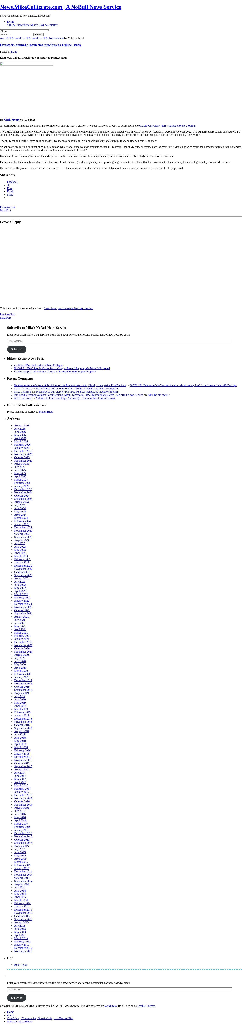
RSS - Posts (20, 964)
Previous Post (7, 206)
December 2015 (23, 833)
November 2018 (23, 721)
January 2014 (21, 906)
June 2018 (20, 737)
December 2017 (23, 756)
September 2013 (23, 919)
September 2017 (23, 766)
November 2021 (23, 607)
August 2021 (21, 616)
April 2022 (20, 591)
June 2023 (20, 546)
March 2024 (21, 517)
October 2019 (22, 686)
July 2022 (19, 581)
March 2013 (21, 938)
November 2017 (23, 759)
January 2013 (21, 944)
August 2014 (21, 884)
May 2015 (20, 855)
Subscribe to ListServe (19, 1021)
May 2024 (20, 511)
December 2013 (23, 909)
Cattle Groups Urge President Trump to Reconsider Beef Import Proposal (55, 371)
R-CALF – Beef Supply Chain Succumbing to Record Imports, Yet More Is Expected (62, 368)
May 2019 (20, 702)
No (51, 37)
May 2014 (20, 893)
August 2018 (21, 731)
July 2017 (19, 772)
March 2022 (21, 594)
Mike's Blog (46, 411)
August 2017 (21, 769)
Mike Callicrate (22, 388)
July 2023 (19, 543)
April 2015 (20, 858)
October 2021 (22, 610)
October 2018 (22, 724)
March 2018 (21, 747)
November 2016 (23, 798)
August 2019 (21, 693)
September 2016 (23, 804)
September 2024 (23, 498)
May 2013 (20, 931)
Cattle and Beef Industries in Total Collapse (38, 365)
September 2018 (23, 728)
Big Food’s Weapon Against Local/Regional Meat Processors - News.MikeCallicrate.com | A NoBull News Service (78, 394)
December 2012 (23, 947)
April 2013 (20, 935)
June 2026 (20, 431)
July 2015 (19, 849)
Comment (58, 37)
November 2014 (23, 874)
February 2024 (22, 521)
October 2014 (22, 877)
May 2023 (20, 549)
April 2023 (20, 552)
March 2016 (21, 823)
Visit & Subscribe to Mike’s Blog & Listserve (32, 24)
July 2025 (19, 466)
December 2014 (23, 871)
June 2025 (20, 470)
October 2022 (22, 572)
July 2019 (19, 696)
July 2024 (19, 505)
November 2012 (23, 951)
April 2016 (20, 820)
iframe (10, 1015)
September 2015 (23, 842)
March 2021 (21, 632)
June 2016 (20, 814)
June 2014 (20, 890)
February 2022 (22, 597)
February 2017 (22, 788)
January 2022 (21, 600)
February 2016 (22, 826)
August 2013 (21, 922)
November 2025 (23, 454)
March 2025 (21, 479)
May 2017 (20, 779)
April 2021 (20, 629)
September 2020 (23, 651)
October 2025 (22, 457)
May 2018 (20, 740)
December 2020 (23, 642)
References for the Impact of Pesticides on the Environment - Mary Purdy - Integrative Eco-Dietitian (70, 385)
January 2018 (21, 753)
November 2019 (23, 683)
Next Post (5, 210)
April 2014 (20, 896)
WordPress (111, 1005)
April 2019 (20, 705)
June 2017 (20, 775)
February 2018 (22, 750)
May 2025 (20, 473)
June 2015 (20, 852)
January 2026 (21, 447)
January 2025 (21, 486)
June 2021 (20, 622)
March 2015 (21, 861)
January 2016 (21, 830)
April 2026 (20, 438)
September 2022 (23, 575)
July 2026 (19, 428)
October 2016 (22, 801)
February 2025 (22, 482)
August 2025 (21, 463)
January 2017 (21, 791)
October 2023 (22, 533)
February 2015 (22, 865)
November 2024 (23, 492)
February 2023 (22, 559)
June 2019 (20, 699)
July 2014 (19, 887)
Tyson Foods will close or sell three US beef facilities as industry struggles (77, 388)
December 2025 (23, 450)
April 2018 (20, 744)
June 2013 (20, 928)
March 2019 (21, 708)
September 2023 (23, 536)
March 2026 (21, 441)
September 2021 (23, 613)
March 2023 (21, 556)
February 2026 (22, 444)
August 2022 (21, 578)
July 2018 (19, 734)
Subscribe (16, 349)
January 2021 (21, 638)
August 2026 (21, 425)
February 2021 (22, 635)
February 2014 (22, 903)
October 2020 (22, 648)
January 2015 (21, 868)
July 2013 (19, 925)
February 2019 (22, 712)
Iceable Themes (146, 1005)
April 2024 (20, 514)
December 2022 (23, 565)
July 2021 (19, 619)
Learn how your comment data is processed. (68, 308)
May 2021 (20, 626)
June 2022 (20, 584)
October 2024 (22, 495)
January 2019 (21, 715)
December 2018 (23, 718)
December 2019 (23, 680)
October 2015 (22, 839)
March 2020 (21, 670)
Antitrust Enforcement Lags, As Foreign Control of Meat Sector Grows (75, 398)
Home (10, 21)
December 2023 (23, 527)
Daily (14, 51)
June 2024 (20, 508)
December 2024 (23, 489)
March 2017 (21, 785)
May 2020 (20, 664)
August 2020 (21, 654)
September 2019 (23, 689)
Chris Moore (11, 119)
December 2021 (23, 603)
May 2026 (20, 435)
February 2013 (22, 941)
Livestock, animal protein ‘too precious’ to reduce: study (40, 45)
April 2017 (20, 782)
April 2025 (20, 476)
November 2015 (23, 836)
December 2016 (23, 794)
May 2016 (20, 817)
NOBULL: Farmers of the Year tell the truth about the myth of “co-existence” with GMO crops (183, 385)
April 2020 (20, 667)
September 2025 (23, 460)
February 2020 (22, 673)
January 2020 (21, 677)
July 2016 (19, 810)
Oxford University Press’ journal (167, 125)
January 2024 (21, 524)
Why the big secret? (158, 394)
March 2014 (21, 900)
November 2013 (23, 912)
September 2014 (23, 880)
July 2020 (19, 658)
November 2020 (23, 645)
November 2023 (23, 530)
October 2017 (22, 763)
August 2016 (21, 807)
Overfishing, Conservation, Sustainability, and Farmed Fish (40, 1018)
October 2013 (22, 916)
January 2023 (21, 562)
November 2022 (23, 568)
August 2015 (21, 845)
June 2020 (20, 661)
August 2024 (21, 501)
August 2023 (21, 540)
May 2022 (20, 587)
